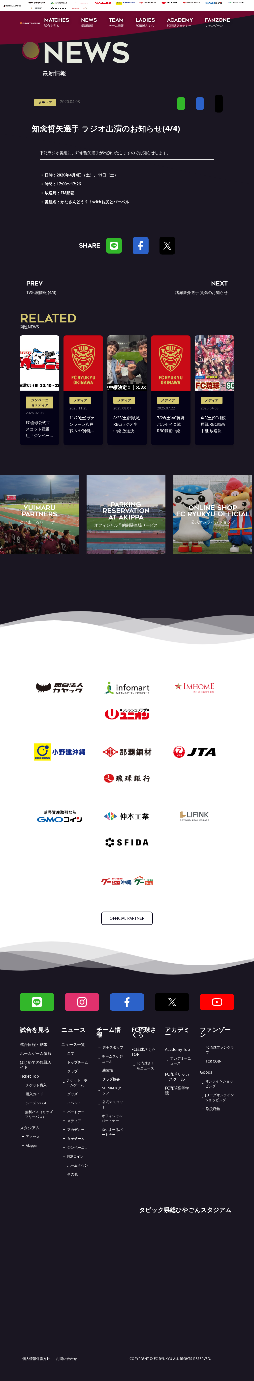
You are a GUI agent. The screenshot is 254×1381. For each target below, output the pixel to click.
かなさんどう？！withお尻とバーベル (95, 201)
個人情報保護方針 (36, 1358)
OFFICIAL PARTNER (127, 918)
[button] (56, 23)
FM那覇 (67, 193)
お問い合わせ (66, 1358)
